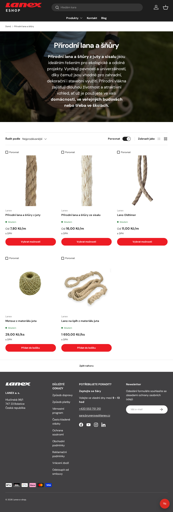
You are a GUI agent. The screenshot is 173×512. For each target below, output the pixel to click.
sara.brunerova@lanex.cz (94, 415)
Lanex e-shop (19, 499)
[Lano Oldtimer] (142, 180)
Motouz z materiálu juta (20, 321)
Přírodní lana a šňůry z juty (23, 215)
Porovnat (114, 138)
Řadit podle (12, 138)
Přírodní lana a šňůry (24, 26)
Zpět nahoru (86, 365)
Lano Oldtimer (126, 215)
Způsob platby (61, 402)
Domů (8, 26)
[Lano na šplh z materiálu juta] (86, 286)
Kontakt (92, 18)
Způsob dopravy (62, 395)
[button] (165, 7)
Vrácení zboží (60, 463)
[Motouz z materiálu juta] (30, 286)
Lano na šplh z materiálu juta (80, 321)
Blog (104, 18)
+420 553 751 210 (90, 408)
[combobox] (97, 7)
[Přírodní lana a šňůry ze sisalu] (86, 180)
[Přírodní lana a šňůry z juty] (30, 180)
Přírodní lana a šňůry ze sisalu (81, 215)
